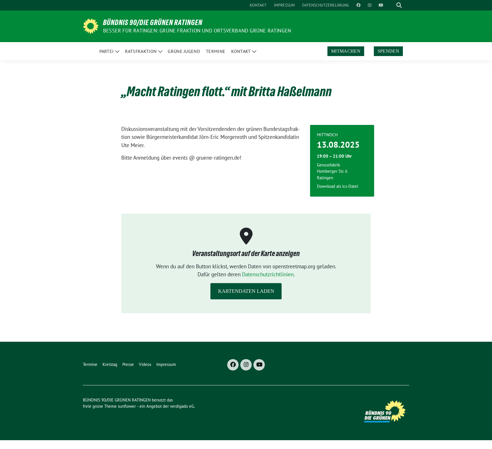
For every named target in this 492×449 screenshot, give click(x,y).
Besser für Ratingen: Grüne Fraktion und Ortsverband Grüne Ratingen (197, 30)
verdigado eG (182, 406)
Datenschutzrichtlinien (268, 274)
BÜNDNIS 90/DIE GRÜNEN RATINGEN (152, 22)
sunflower (127, 406)
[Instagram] (246, 364)
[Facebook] (233, 364)
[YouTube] (259, 364)
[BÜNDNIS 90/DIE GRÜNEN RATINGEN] (91, 25)
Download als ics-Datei (337, 186)
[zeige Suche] (399, 5)
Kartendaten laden (246, 291)
